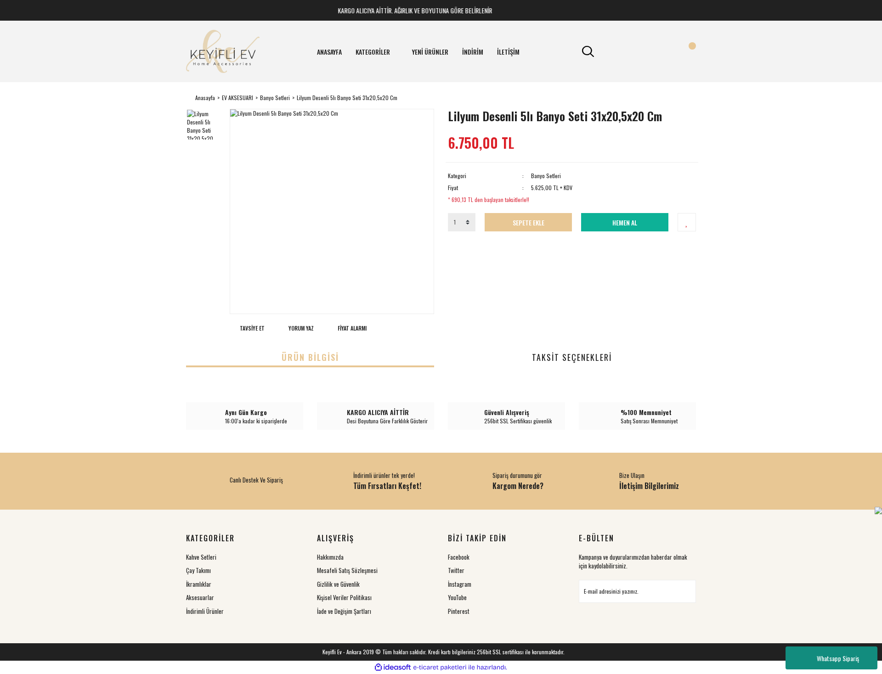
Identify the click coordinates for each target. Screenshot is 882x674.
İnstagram (459, 584)
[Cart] (687, 51)
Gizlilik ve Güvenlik (338, 584)
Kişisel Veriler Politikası (344, 597)
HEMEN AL (624, 222)
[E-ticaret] (440, 667)
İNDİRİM (472, 51)
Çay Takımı (198, 570)
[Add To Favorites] (687, 222)
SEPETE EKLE (528, 222)
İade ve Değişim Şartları (344, 611)
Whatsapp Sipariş (838, 658)
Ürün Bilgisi (310, 357)
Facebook (458, 557)
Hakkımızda (330, 557)
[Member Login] (637, 51)
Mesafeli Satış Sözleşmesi (347, 570)
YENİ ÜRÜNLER (430, 51)
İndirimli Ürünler (205, 611)
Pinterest (458, 611)
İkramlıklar (198, 584)
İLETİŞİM (508, 51)
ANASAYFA (329, 51)
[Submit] (684, 591)
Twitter (456, 570)
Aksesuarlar (200, 597)
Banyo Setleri (546, 176)
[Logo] (223, 51)
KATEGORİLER (373, 51)
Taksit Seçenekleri (572, 357)
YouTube (457, 597)
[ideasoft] (392, 667)
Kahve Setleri (201, 557)
